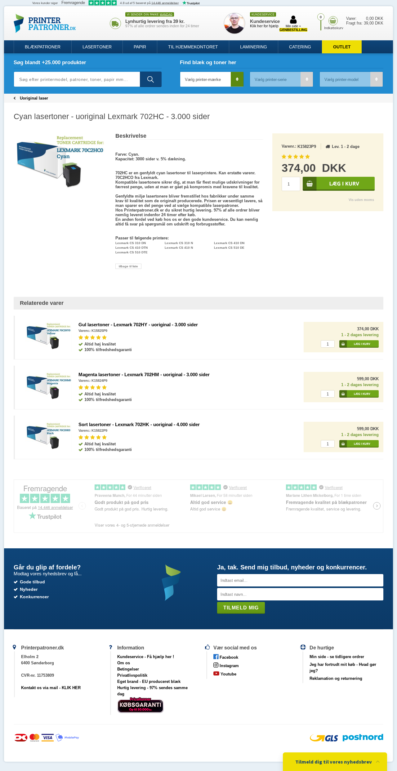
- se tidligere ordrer (337, 656)
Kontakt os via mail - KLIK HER (51, 687)
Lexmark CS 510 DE (229, 247)
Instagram (228, 665)
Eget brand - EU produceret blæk (149, 681)
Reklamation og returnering (336, 678)
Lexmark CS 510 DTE (131, 252)
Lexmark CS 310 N (179, 243)
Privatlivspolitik (132, 675)
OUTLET (342, 46)
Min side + (293, 28)
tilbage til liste (128, 266)
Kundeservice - (145, 656)
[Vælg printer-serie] (281, 79)
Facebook (228, 657)
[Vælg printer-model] (351, 79)
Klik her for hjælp (264, 26)
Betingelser (128, 669)
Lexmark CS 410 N (179, 247)
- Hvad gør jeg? (343, 667)
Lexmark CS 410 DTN (131, 247)
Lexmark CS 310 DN (130, 243)
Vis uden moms (361, 200)
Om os (123, 663)
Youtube (227, 674)
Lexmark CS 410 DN (229, 243)
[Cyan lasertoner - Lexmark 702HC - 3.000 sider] (60, 163)
